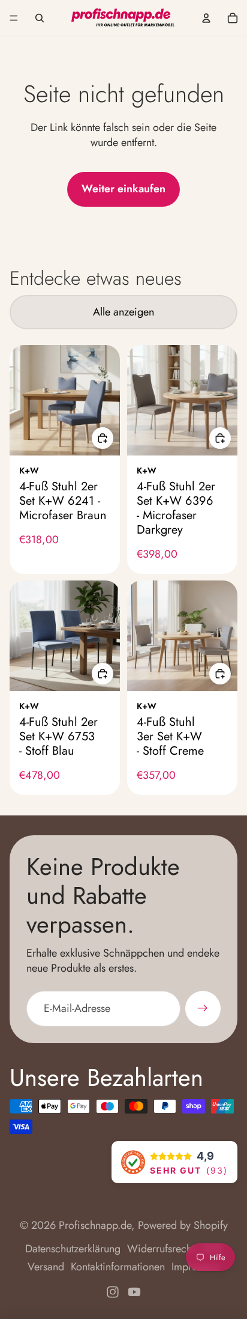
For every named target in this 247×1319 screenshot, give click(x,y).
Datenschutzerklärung (73, 1249)
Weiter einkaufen (123, 188)
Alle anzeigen (123, 312)
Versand (46, 1267)
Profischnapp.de (95, 1225)
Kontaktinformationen (118, 1267)
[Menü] (14, 18)
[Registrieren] (203, 1008)
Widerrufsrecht (160, 1249)
